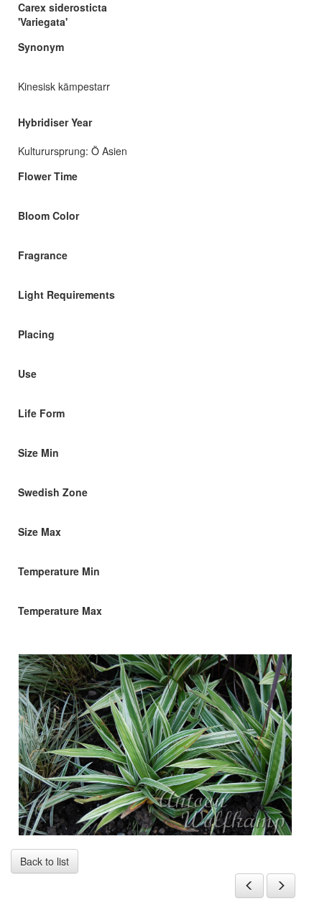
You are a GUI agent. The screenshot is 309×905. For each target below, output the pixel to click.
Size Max (39, 531)
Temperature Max (60, 610)
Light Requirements (66, 294)
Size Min (38, 452)
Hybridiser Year (55, 122)
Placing (36, 334)
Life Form (41, 413)
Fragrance (43, 255)
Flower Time (48, 176)
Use (27, 373)
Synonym (41, 47)
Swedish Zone (53, 492)
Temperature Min (59, 571)
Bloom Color (48, 215)
